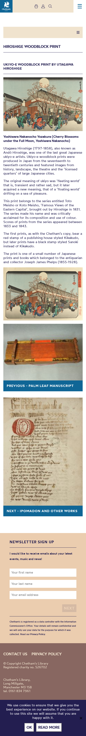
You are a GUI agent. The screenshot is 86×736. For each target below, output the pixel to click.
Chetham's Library (6, 6)
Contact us (15, 654)
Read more (49, 727)
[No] (81, 718)
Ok (29, 727)
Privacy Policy (37, 634)
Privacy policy (47, 654)
